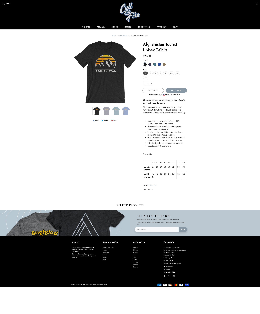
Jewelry (135, 264)
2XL (171, 73)
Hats (134, 255)
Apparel (101, 27)
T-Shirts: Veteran (122, 35)
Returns (105, 250)
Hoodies (135, 252)
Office (128, 27)
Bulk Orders (106, 252)
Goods (114, 27)
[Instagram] (174, 276)
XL (165, 73)
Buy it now (176, 90)
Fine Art (135, 262)
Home (113, 35)
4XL (146, 77)
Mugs (134, 257)
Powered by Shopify (102, 284)
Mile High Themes (91, 284)
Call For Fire (152, 185)
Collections (144, 27)
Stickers (135, 250)
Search (104, 259)
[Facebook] (164, 276)
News (175, 27)
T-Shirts (86, 27)
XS (145, 73)
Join (183, 229)
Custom (105, 255)
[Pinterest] (169, 276)
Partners (161, 27)
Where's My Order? (108, 247)
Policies (105, 257)
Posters (135, 259)
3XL (178, 73)
